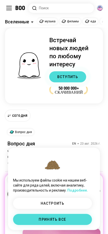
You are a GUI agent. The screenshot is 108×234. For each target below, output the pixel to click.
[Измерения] (100, 8)
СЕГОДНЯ (20, 116)
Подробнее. (77, 190)
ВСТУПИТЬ (67, 77)
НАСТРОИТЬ (53, 203)
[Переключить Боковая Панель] (9, 8)
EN (74, 143)
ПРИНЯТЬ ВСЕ (52, 219)
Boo (20, 8)
